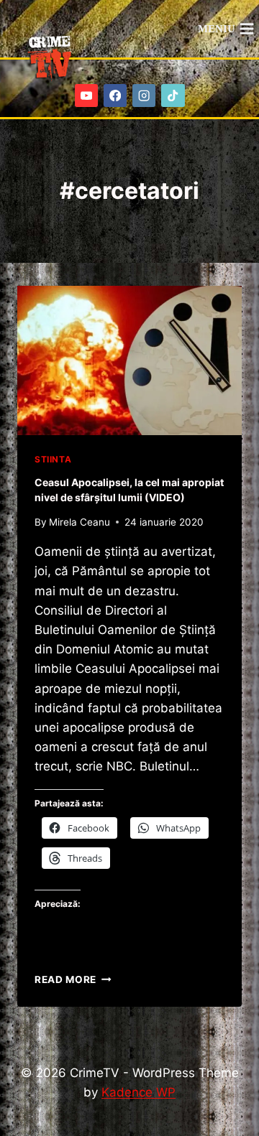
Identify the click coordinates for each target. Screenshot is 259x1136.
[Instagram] (144, 96)
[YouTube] (87, 96)
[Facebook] (115, 96)
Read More (73, 979)
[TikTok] (173, 96)
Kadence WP (138, 1092)
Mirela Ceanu (79, 522)
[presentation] (129, 360)
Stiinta (53, 459)
